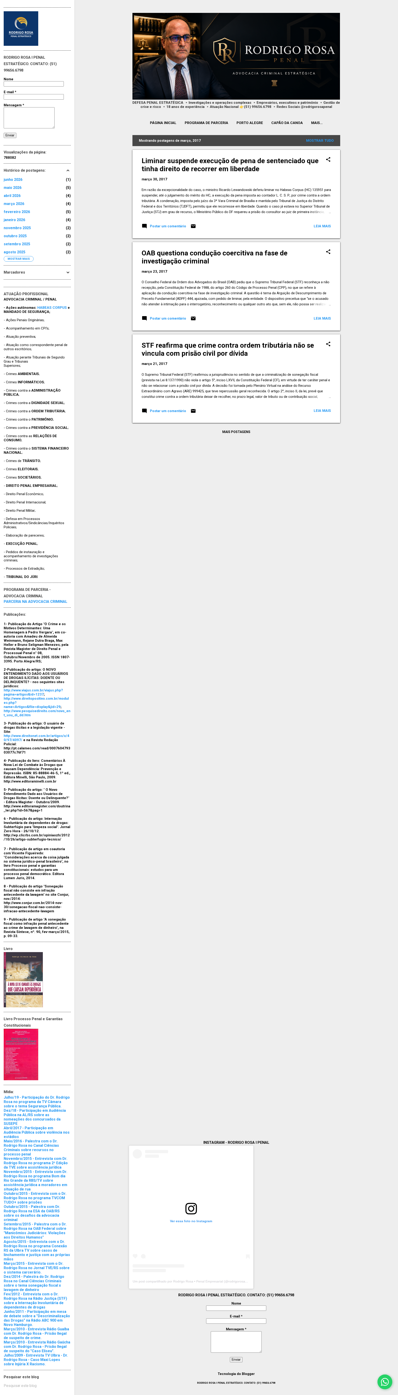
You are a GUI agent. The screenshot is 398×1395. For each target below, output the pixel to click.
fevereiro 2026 (17, 212)
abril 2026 (12, 196)
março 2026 (14, 204)
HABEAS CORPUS (52, 308)
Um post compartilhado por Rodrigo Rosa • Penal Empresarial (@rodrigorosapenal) (193, 1281)
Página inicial (163, 123)
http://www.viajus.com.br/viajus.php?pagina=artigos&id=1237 (33, 692)
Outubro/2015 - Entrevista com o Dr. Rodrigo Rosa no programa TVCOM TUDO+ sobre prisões (35, 1197)
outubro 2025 (15, 236)
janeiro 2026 (14, 220)
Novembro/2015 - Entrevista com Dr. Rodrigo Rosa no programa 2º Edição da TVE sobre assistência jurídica (36, 1163)
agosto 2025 (14, 252)
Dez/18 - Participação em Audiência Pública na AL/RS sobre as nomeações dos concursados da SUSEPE (35, 1117)
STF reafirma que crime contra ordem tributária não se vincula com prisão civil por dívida (228, 349)
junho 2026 (13, 179)
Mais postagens (236, 432)
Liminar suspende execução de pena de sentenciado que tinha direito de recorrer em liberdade (230, 165)
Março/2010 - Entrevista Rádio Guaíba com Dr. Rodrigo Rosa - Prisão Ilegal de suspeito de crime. (36, 1333)
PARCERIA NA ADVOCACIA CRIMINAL (35, 601)
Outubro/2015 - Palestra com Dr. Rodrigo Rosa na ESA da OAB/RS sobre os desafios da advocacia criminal (32, 1213)
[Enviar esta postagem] (193, 228)
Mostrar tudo (320, 141)
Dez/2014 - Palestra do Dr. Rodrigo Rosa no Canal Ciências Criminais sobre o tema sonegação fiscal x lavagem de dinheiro (34, 1283)
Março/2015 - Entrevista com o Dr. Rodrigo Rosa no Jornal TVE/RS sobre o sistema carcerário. (37, 1267)
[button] (328, 160)
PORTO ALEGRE (250, 123)
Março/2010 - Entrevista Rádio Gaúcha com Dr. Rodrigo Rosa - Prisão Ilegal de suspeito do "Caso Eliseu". (37, 1346)
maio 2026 (12, 187)
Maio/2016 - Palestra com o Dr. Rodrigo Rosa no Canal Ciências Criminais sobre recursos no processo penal (31, 1147)
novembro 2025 (17, 228)
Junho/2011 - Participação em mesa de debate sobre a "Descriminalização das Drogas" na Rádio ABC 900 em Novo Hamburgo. (37, 1318)
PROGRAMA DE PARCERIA (206, 123)
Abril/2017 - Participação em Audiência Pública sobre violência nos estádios (37, 1132)
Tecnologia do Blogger (236, 1374)
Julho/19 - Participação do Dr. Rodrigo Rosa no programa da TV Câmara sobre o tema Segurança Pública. (37, 1101)
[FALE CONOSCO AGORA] (385, 1382)
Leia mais (322, 226)
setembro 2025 (17, 244)
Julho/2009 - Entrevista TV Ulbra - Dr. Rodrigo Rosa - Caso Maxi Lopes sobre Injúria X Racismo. (36, 1359)
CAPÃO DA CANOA (287, 123)
